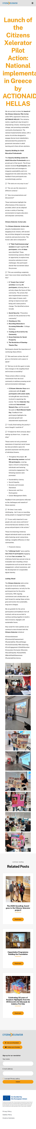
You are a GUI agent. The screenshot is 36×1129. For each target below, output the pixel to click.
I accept (12, 1078)
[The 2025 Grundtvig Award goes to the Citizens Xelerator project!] (18, 877)
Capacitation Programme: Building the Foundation (18, 953)
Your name (6, 1059)
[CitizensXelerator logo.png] (10, 2)
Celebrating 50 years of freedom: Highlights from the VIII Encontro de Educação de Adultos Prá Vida (18, 1001)
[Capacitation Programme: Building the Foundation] (18, 933)
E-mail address (8, 1069)
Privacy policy (15, 1078)
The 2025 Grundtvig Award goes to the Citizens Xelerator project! (18, 908)
